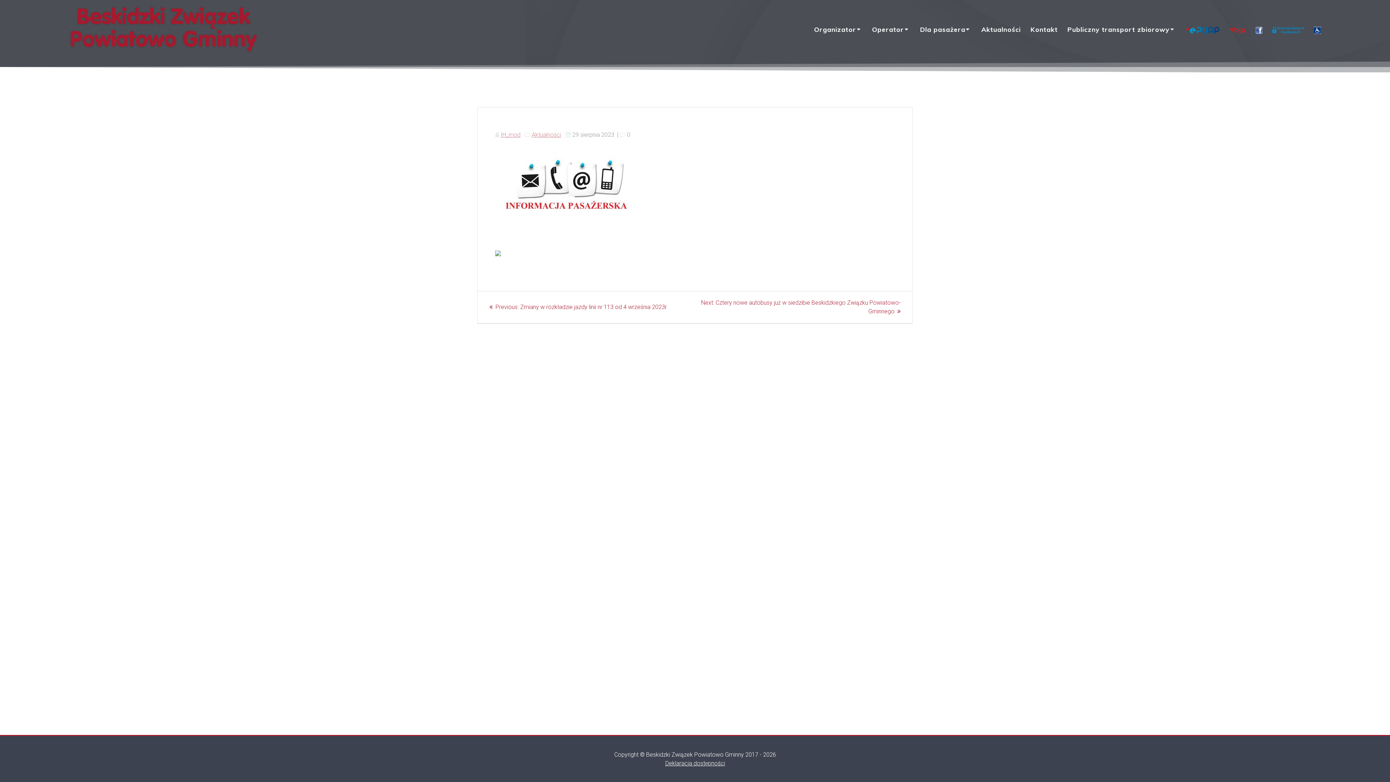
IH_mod (511, 134)
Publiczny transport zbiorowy (1118, 29)
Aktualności (1001, 29)
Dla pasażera (942, 29)
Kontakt (1044, 29)
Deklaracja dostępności (695, 763)
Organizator (835, 29)
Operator (888, 29)
